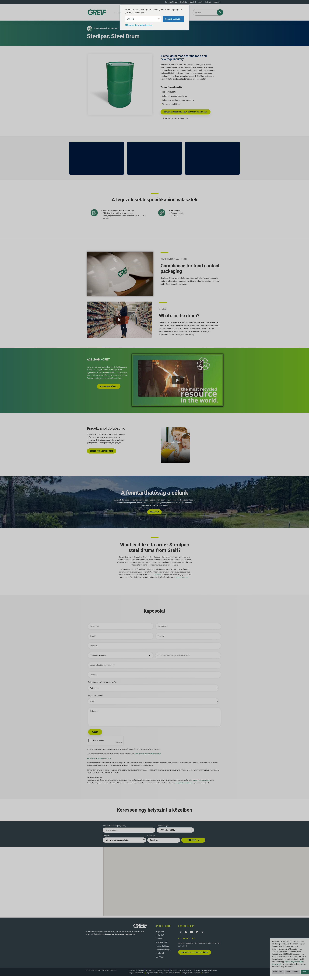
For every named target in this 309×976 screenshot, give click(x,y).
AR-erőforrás (206, 973)
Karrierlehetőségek (171, 2)
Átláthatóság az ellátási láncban (181, 970)
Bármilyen (151, 836)
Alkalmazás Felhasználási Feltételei (204, 970)
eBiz (160, 973)
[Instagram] (202, 932)
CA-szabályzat (150, 970)
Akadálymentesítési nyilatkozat (191, 973)
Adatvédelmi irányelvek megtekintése (99, 758)
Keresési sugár (163, 826)
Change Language (173, 19)
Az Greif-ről (160, 935)
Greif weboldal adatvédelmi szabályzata (148, 754)
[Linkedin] (196, 932)
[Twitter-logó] (180, 932)
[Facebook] (186, 932)
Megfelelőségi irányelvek (137, 973)
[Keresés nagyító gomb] (220, 12)
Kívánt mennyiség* (95, 695)
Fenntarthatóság (162, 946)
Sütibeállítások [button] (278, 972)
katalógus (157, 575)
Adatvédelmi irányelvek (136, 970)
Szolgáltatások (161, 942)
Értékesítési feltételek (162, 970)
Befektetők (183, 2)
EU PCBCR (160, 957)
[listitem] (175, 445)
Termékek (117, 12)
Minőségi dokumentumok (171, 973)
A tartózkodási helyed (114, 826)
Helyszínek (192, 2)
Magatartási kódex (152, 973)
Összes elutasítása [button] (292, 972)
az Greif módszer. (182, 577)
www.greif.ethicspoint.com (201, 780)
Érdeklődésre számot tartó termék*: (102, 682)
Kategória (106, 835)
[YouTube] (191, 932)
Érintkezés (208, 2)
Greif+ (200, 2)
